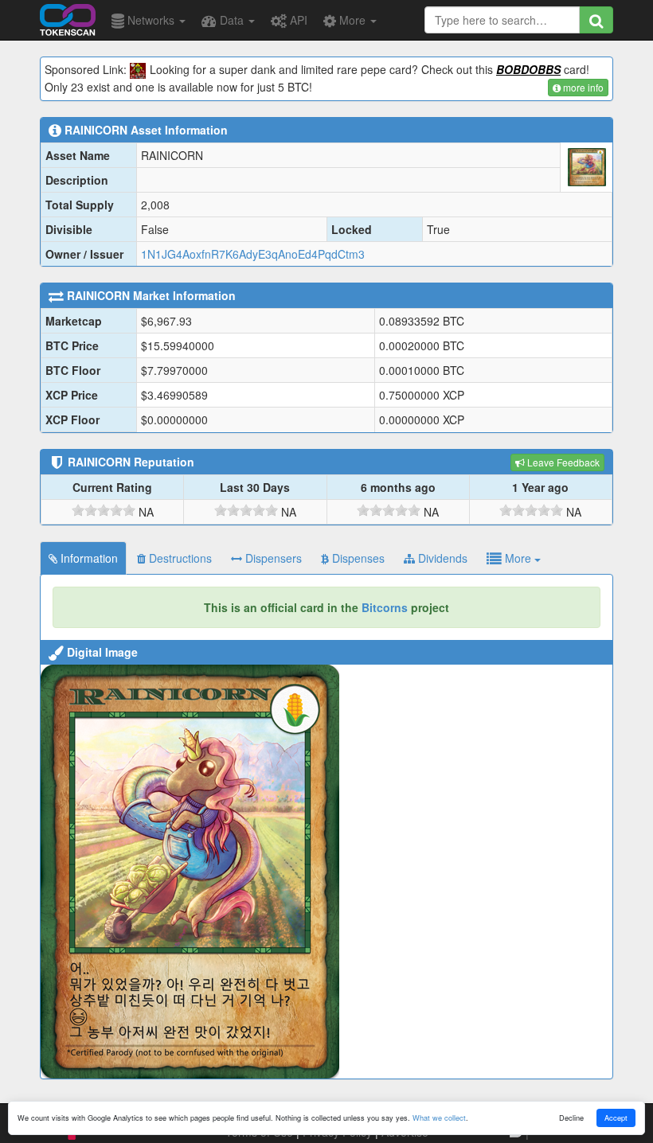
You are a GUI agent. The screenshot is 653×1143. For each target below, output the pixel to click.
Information (87, 558)
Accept (616, 1117)
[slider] (103, 510)
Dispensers (272, 558)
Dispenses (357, 558)
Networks (151, 20)
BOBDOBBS (528, 69)
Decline (571, 1117)
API (297, 20)
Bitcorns (385, 607)
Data (232, 20)
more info (582, 87)
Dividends (441, 558)
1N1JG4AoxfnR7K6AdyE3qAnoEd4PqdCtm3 (253, 254)
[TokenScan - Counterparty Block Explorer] (68, 17)
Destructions (179, 558)
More (352, 20)
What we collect (439, 1117)
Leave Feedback (562, 462)
